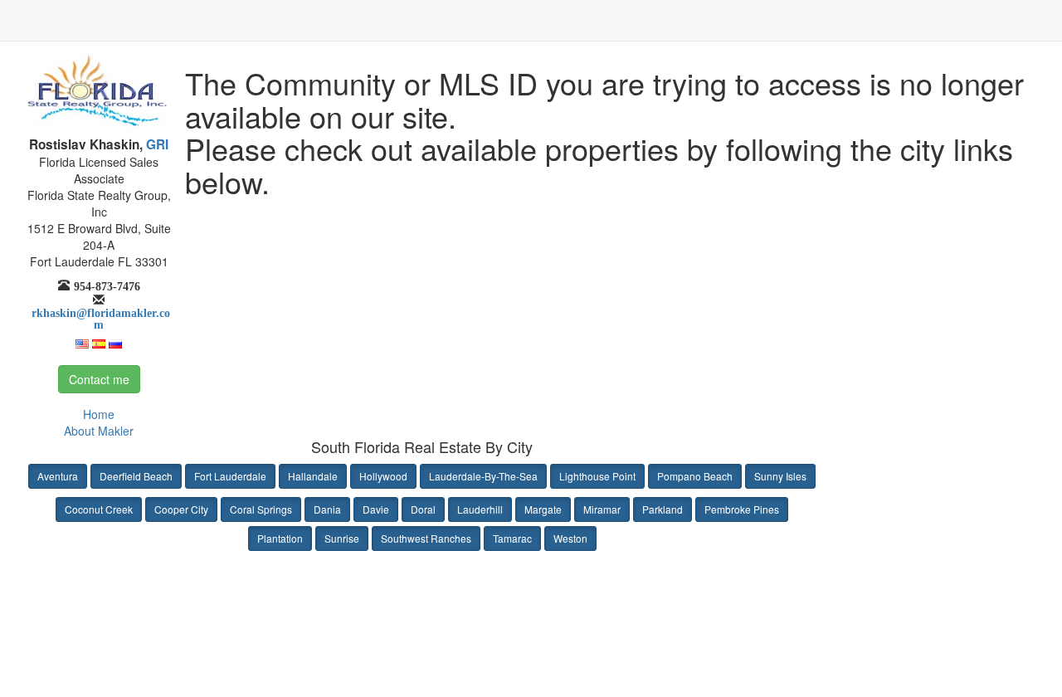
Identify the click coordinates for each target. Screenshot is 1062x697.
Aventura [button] (57, 476)
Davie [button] (376, 509)
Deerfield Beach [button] (136, 476)
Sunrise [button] (341, 538)
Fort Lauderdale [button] (230, 476)
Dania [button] (327, 509)
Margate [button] (543, 509)
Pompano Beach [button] (695, 476)
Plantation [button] (280, 538)
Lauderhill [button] (480, 509)
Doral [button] (423, 509)
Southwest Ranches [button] (426, 538)
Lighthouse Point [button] (597, 476)
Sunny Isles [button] (780, 476)
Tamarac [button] (512, 538)
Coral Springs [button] (261, 509)
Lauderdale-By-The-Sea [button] (483, 476)
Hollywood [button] (383, 476)
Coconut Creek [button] (99, 509)
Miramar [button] (602, 509)
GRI (155, 144)
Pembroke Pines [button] (741, 509)
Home (98, 414)
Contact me (99, 379)
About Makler (99, 430)
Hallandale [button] (313, 476)
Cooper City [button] (181, 509)
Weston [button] (570, 538)
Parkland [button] (662, 509)
